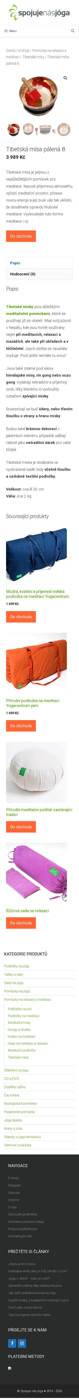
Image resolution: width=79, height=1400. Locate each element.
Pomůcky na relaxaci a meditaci (27, 999)
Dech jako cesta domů (25, 1307)
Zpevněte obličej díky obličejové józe (35, 1285)
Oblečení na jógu (16, 1070)
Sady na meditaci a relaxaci (28, 1043)
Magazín (14, 1185)
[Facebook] (12, 1343)
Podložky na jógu (16, 966)
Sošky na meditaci (21, 1036)
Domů (11, 51)
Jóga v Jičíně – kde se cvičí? (29, 1278)
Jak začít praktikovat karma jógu (32, 1293)
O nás (12, 1207)
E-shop (13, 1178)
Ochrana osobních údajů (26, 1222)
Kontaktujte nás (20, 1236)
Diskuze (14, 1193)
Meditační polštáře (22, 1050)
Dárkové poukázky (17, 1145)
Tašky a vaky (13, 974)
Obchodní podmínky (22, 1214)
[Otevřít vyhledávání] (72, 31)
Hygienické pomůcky (19, 1112)
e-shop (24, 51)
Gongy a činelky (19, 1029)
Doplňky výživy (15, 1087)
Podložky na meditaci (23, 1016)
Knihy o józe (13, 1128)
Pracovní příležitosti (22, 1229)
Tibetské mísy (33, 57)
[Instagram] (22, 1343)
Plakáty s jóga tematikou (22, 1137)
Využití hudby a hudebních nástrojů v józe (38, 1300)
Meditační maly (19, 1023)
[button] (65, 78)
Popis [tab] (15, 263)
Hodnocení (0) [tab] (22, 274)
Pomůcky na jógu (17, 991)
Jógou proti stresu (21, 1264)
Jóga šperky (13, 1120)
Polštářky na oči (20, 1009)
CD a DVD (11, 1078)
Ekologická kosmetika (20, 1103)
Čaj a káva (11, 1095)
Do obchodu (21, 236)
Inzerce (13, 1200)
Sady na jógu (13, 983)
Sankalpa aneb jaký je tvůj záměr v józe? (37, 1271)
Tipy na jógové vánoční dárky (29, 1315)
